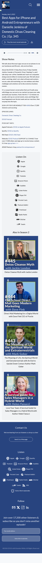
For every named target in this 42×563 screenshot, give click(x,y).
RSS (27, 485)
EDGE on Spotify (13, 131)
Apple (23, 161)
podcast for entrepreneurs (25, 147)
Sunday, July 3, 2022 (8, 14)
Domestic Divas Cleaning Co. (11, 115)
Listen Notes (23, 190)
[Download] (32, 42)
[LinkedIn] (27, 507)
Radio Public (23, 214)
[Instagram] (23, 507)
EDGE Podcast (7, 119)
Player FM (22, 195)
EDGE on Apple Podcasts (21, 127)
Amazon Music (23, 181)
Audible (22, 186)
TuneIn (23, 224)
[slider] (15, 53)
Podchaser (22, 210)
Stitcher (22, 219)
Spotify (22, 171)
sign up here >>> (12, 143)
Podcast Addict (23, 205)
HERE (28, 105)
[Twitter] (18, 507)
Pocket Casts (22, 200)
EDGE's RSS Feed (14, 135)
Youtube (23, 176)
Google (22, 166)
